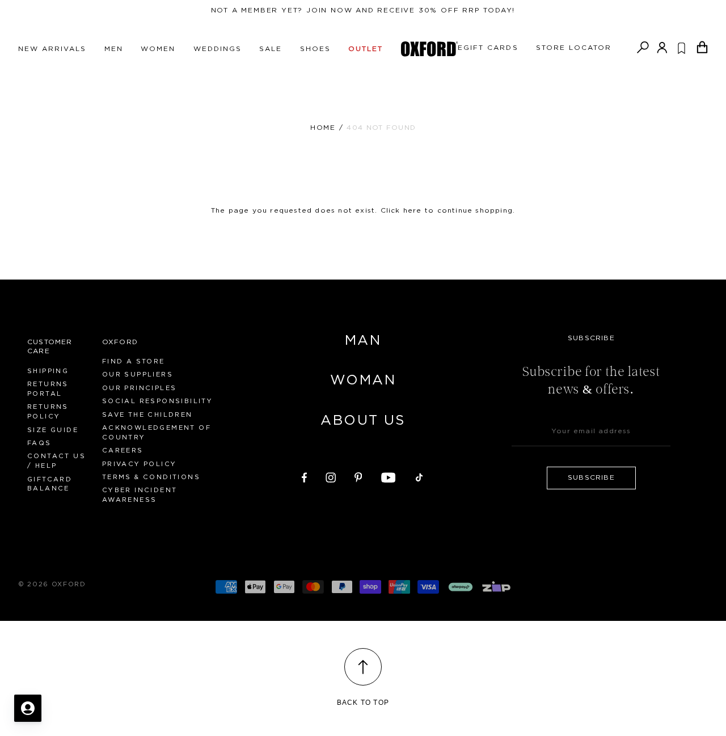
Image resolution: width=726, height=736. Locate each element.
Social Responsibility (157, 401)
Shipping (48, 371)
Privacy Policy (139, 464)
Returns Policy (48, 412)
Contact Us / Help (56, 461)
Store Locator (574, 47)
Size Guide (52, 430)
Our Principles (139, 388)
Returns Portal (48, 389)
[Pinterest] (358, 475)
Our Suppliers (137, 374)
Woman (363, 380)
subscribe (591, 477)
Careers (122, 450)
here (412, 210)
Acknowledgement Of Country (156, 433)
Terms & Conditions (151, 477)
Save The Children (147, 415)
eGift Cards (488, 47)
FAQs (39, 443)
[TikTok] (419, 475)
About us (362, 421)
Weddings (217, 48)
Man (363, 341)
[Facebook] (304, 475)
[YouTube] (388, 475)
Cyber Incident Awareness (140, 495)
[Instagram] (331, 475)
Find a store (133, 361)
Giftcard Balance (49, 484)
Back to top (363, 703)
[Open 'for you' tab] (27, 708)
